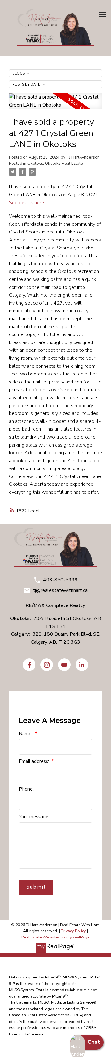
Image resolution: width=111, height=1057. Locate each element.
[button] (29, 664)
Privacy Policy (73, 931)
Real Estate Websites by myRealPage (55, 937)
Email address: (34, 761)
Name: (26, 734)
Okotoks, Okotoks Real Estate (55, 163)
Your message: (34, 817)
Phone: (26, 789)
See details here (26, 202)
